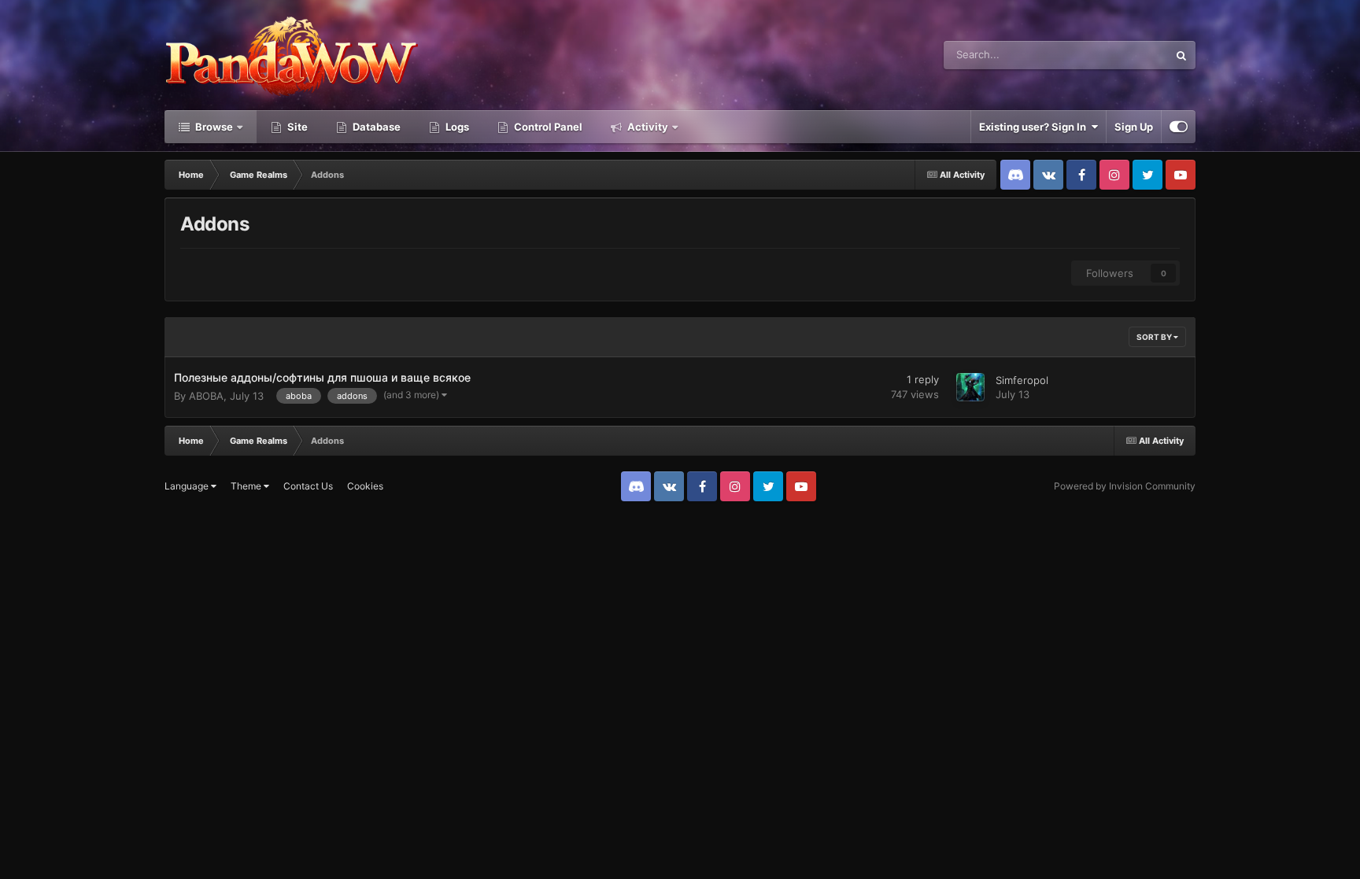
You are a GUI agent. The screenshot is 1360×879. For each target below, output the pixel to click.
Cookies (365, 486)
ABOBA (206, 396)
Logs (456, 126)
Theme (247, 486)
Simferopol (1022, 380)
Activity (646, 126)
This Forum (1121, 55)
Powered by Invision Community (1125, 486)
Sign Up (1133, 126)
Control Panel (547, 126)
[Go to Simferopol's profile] (970, 387)
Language (187, 486)
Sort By (1154, 337)
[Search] (1181, 55)
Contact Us (308, 486)
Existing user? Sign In (1035, 126)
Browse (213, 126)
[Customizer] (1179, 126)
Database (375, 126)
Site (296, 126)
